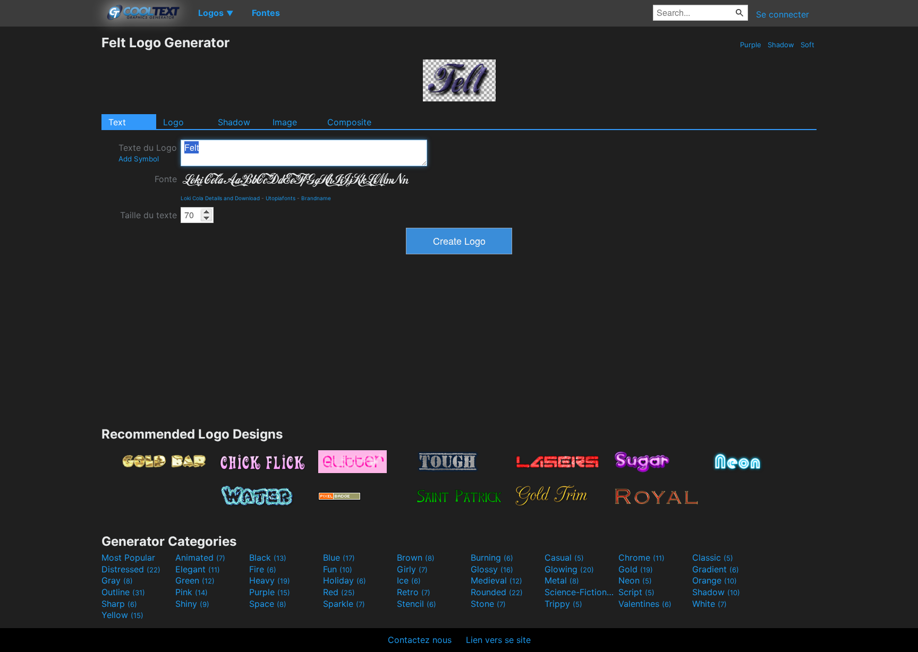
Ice (409, 580)
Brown (416, 557)
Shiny (192, 603)
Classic (712, 557)
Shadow (781, 44)
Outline (123, 592)
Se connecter (782, 14)
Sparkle (344, 603)
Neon (635, 580)
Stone (488, 603)
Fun (337, 569)
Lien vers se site (498, 639)
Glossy (492, 569)
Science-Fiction (580, 592)
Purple (750, 44)
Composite (349, 122)
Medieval (496, 580)
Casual (564, 557)
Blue (339, 557)
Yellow (122, 615)
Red (339, 592)
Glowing (569, 569)
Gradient (715, 569)
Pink (191, 592)
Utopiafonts (280, 198)
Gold (635, 569)
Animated (200, 557)
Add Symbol (138, 159)
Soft (807, 44)
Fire (262, 569)
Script (636, 592)
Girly (412, 569)
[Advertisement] (50, 194)
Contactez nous (420, 639)
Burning (492, 557)
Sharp (119, 603)
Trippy (563, 603)
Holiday (344, 580)
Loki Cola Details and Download (220, 198)
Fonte (166, 179)
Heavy (269, 580)
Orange (714, 580)
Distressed (130, 569)
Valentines (645, 603)
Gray (117, 580)
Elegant (197, 569)
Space (267, 603)
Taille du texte (148, 215)
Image (285, 122)
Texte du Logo (147, 152)
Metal (562, 580)
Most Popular (128, 557)
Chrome (641, 557)
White (709, 603)
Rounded (497, 592)
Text (117, 122)
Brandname (316, 198)
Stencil (416, 603)
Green (195, 580)
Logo (173, 122)
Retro (413, 592)
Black (267, 557)
